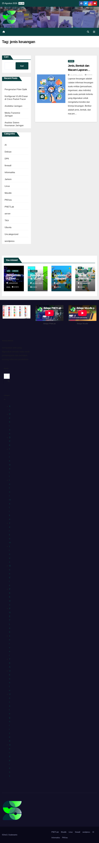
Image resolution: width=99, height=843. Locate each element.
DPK (7, 159)
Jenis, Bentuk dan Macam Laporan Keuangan (78, 70)
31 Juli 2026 (37, 283)
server (7, 214)
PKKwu (8, 200)
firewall (8, 165)
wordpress (9, 241)
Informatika (10, 172)
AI (6, 145)
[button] (88, 32)
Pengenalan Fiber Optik (16, 89)
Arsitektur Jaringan (13, 106)
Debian (8, 152)
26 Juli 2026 (85, 283)
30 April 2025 (76, 75)
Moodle (8, 193)
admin (89, 75)
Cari (6, 56)
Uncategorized (11, 234)
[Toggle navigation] (94, 32)
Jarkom (8, 179)
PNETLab (9, 207)
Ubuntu (8, 227)
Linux (7, 186)
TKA (7, 220)
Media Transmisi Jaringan (84, 278)
